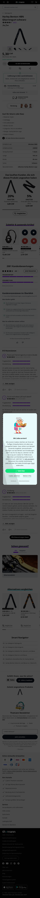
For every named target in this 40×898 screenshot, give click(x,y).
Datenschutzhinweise (24, 480)
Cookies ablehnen (14, 476)
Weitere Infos (27, 476)
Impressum (14, 480)
